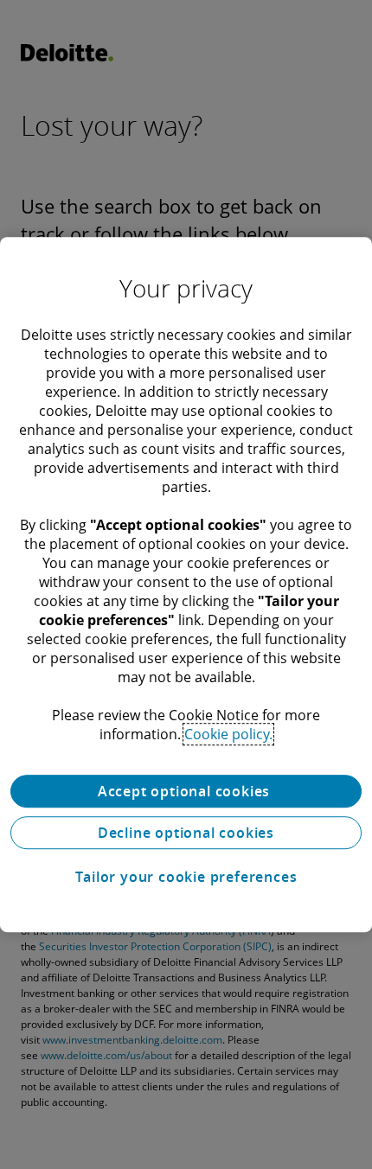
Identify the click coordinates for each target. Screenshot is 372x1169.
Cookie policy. (228, 734)
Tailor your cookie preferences (186, 876)
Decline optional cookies (186, 832)
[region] (186, 584)
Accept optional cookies (186, 791)
